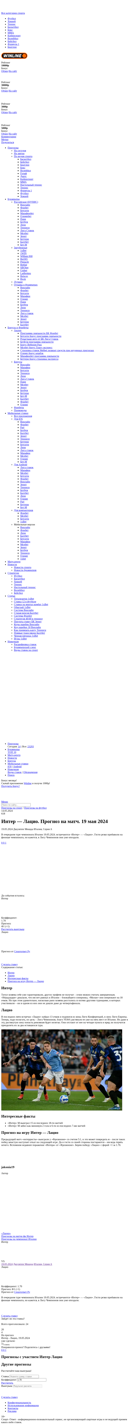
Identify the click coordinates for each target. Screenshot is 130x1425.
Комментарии (8, 136)
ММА (11, 32)
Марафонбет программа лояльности (39, 356)
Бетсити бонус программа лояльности (40, 336)
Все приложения (23, 416)
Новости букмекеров (25, 570)
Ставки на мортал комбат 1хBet (31, 604)
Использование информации (23, 1405)
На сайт (13, 71)
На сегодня (20, 150)
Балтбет (24, 242)
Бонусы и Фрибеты (18, 327)
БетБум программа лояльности (37, 341)
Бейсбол (12, 41)
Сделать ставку (9, 964)
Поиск (11, 775)
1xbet (23, 558)
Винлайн (25, 204)
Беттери (24, 239)
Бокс (10, 30)
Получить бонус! (10, 786)
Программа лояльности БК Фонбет (39, 333)
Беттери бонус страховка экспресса (39, 359)
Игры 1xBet (20, 638)
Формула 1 (13, 44)
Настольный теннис (31, 184)
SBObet (24, 267)
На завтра (19, 153)
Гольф (23, 173)
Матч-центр (14, 561)
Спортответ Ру (22, 951)
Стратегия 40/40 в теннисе (28, 618)
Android (17, 766)
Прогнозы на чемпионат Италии (19, 1239)
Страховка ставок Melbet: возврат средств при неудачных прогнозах (57, 350)
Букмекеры (14, 199)
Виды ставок (15, 772)
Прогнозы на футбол (35, 808)
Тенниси (25, 227)
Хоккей (12, 21)
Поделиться (7, 142)
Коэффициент (8, 1379)
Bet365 (24, 259)
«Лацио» (6, 1233)
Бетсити (24, 210)
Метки (4, 139)
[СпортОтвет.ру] (25, 10)
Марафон (25, 296)
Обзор (4, 71)
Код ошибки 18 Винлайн (27, 627)
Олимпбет (25, 216)
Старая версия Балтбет (26, 613)
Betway (24, 276)
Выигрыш (6, 1386)
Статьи (11, 596)
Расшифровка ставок (25, 644)
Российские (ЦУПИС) (26, 202)
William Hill (26, 256)
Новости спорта (22, 567)
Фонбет (24, 207)
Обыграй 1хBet (22, 607)
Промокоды (20, 410)
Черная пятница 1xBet (26, 635)
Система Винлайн (24, 610)
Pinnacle (24, 262)
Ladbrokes (25, 273)
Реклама (12, 1411)
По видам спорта (23, 156)
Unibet (23, 270)
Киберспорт (14, 35)
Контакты (13, 1408)
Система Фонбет (23, 615)
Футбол (12, 18)
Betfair (23, 264)
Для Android (20, 464)
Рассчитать (7, 1383)
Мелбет (24, 233)
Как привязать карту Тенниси (30, 630)
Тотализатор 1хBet (24, 598)
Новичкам (13, 641)
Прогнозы (13, 147)
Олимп (24, 299)
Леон (23, 224)
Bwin (23, 279)
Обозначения (30, 772)
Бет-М (23, 244)
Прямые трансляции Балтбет (29, 633)
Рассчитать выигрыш (12, 929)
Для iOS (18, 419)
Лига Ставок (27, 230)
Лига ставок (26, 313)
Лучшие (18, 282)
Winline (28, 783)
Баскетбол (13, 27)
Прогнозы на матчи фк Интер (17, 1236)
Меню (4, 801)
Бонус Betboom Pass (31, 344)
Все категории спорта (13, 13)
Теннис (12, 24)
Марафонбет (27, 213)
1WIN (23, 253)
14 (19, 746)
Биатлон (12, 47)
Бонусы (18, 361)
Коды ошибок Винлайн (26, 624)
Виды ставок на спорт (26, 650)
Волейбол (13, 38)
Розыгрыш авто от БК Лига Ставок (39, 339)
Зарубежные (20, 247)
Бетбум (24, 222)
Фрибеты (19, 407)
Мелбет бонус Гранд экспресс (36, 347)
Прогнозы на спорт (11, 808)
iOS (10, 766)
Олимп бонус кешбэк (31, 353)
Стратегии (13, 573)
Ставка (5, 1376)
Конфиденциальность (19, 1402)
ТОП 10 (12, 752)
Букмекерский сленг (25, 647)
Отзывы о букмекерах (26, 284)
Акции (17, 330)
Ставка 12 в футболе (25, 601)
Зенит (23, 236)
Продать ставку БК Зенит (28, 621)
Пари (23, 219)
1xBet (23, 250)
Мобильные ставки (18, 413)
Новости (12, 564)
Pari (22, 427)
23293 (30, 746)
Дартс (23, 176)
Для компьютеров (23, 510)
